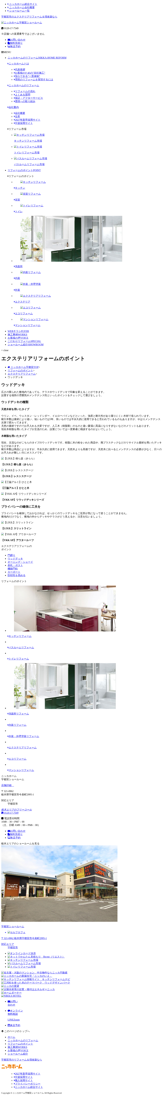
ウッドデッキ (15, 558)
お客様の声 (18, 337)
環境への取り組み (25, 101)
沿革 (17, 116)
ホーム (11, 1037)
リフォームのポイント (24, 170)
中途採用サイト (24, 123)
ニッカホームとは (19, 63)
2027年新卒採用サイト (27, 119)
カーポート (14, 572)
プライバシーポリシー (27, 1083)
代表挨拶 (20, 69)
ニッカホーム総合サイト (23, 4)
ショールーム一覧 (19, 10)
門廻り (11, 555)
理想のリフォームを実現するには (34, 79)
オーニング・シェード (20, 562)
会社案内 (14, 107)
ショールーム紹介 (25, 344)
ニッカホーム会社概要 (22, 7)
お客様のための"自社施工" (30, 72)
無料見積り (16, 43)
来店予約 (15, 46)
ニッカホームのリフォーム (37, 57)
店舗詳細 (6, 785)
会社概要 (20, 113)
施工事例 (17, 334)
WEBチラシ (18, 331)
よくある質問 (22, 94)
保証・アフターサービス (29, 98)
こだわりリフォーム (24, 341)
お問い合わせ (17, 39)
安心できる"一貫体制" (27, 76)
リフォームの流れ (25, 91)
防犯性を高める (16, 575)
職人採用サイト (24, 1080)
